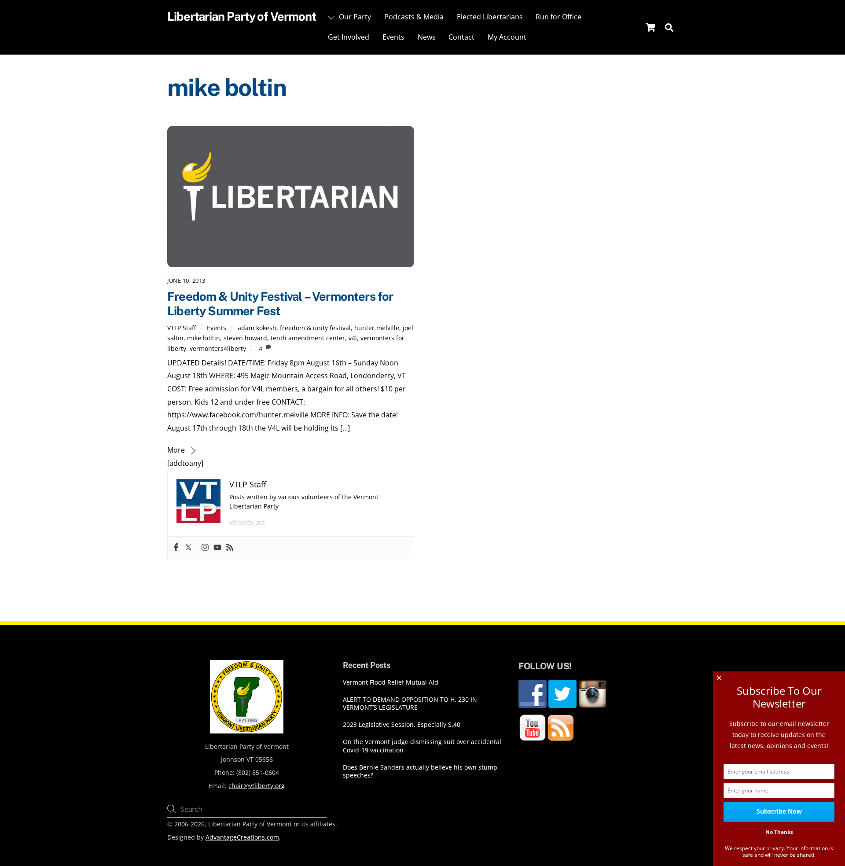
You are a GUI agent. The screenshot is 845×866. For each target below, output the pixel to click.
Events (393, 37)
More (176, 450)
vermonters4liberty (218, 348)
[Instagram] (205, 547)
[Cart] (650, 27)
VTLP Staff (181, 328)
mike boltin (203, 338)
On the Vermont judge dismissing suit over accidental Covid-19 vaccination (422, 746)
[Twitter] (188, 547)
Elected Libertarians (490, 17)
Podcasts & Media (414, 17)
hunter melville (376, 328)
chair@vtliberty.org (256, 785)
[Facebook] (176, 547)
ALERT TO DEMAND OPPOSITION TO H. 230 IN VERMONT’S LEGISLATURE (410, 704)
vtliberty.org (247, 522)
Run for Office (558, 17)
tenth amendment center (308, 338)
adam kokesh (257, 328)
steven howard (245, 338)
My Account (507, 37)
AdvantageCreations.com (242, 837)
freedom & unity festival (315, 328)
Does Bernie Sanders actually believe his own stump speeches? (420, 771)
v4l (353, 338)
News (427, 37)
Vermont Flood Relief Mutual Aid (390, 682)
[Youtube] (217, 547)
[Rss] (230, 547)
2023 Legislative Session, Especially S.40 (401, 725)
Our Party (354, 17)
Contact (461, 37)
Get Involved (348, 37)
